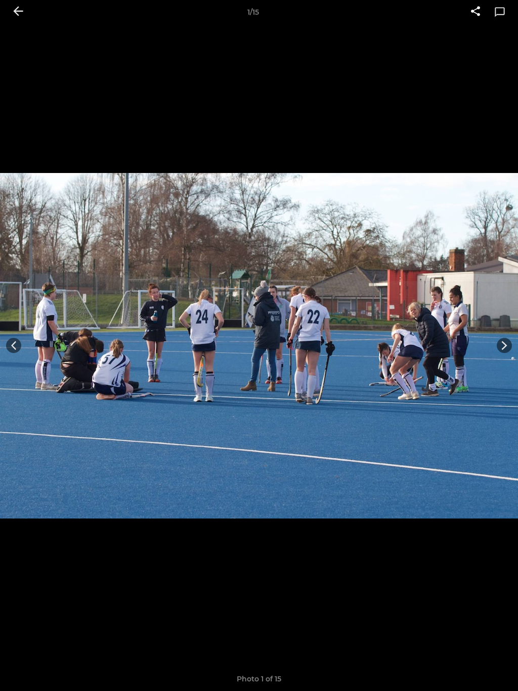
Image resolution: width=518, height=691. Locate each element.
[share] (475, 12)
